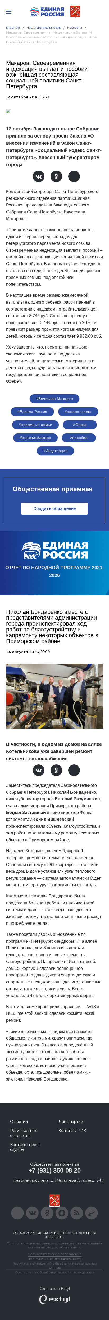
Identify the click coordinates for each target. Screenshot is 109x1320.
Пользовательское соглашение (54, 1254)
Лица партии (70, 1121)
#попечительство (35, 438)
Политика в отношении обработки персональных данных (54, 1265)
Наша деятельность (43, 28)
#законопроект (78, 411)
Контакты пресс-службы (26, 1147)
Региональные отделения (24, 1133)
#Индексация (55, 451)
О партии (19, 1121)
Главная (13, 28)
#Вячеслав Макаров (54, 398)
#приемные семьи (35, 425)
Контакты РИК (72, 1130)
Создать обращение (54, 508)
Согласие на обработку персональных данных (54, 1272)
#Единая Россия (32, 411)
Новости (74, 28)
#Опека (80, 425)
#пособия (79, 438)
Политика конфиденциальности (54, 1259)
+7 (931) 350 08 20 (55, 1170)
